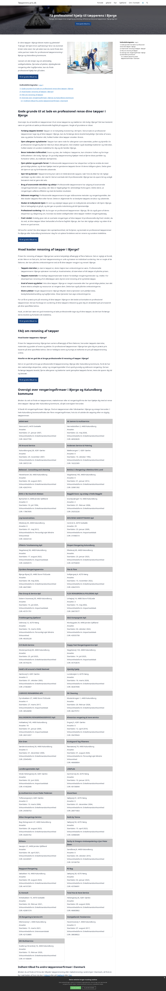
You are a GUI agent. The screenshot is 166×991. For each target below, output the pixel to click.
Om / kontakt (134, 3)
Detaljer (101, 984)
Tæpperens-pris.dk (27, 2)
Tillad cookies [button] (76, 987)
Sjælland (122, 3)
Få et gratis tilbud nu (83, 24)
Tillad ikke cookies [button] (89, 987)
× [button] (164, 977)
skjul (40, 85)
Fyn (115, 3)
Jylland (108, 3)
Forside (100, 3)
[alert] (83, 983)
